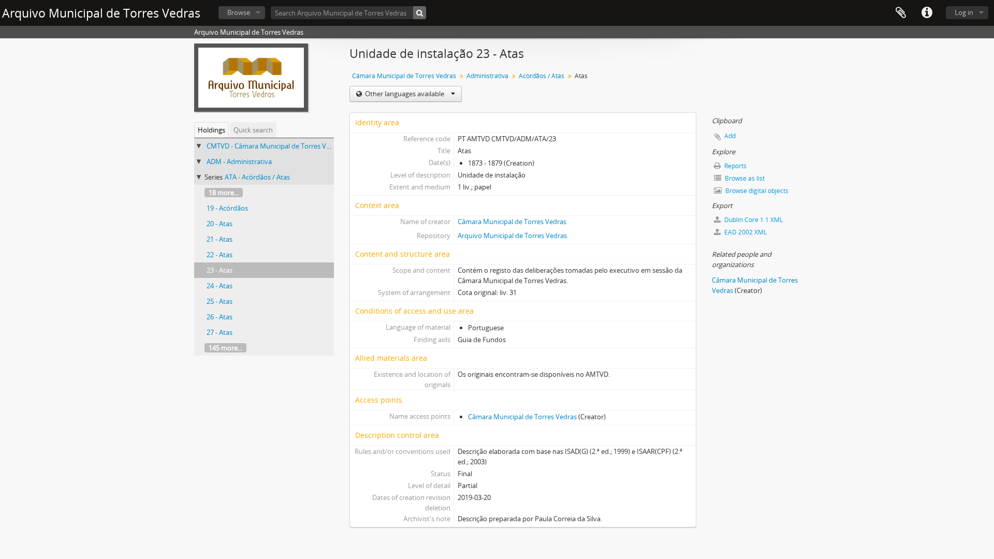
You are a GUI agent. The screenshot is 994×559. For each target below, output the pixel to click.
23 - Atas (219, 270)
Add (730, 135)
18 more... (224, 192)
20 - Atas (219, 223)
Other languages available (404, 93)
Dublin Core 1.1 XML (753, 219)
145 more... (225, 347)
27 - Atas (219, 332)
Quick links (927, 13)
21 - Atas (219, 239)
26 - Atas (219, 316)
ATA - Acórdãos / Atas (257, 177)
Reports (735, 165)
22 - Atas (219, 254)
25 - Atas (219, 301)
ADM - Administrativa (239, 161)
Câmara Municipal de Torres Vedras (404, 75)
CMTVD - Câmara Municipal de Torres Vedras (275, 146)
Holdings (211, 130)
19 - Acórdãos (227, 208)
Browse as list (744, 178)
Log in (964, 12)
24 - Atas (219, 285)
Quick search (253, 130)
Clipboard (901, 13)
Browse (238, 12)
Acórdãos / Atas (541, 75)
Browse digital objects (756, 190)
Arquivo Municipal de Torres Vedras (512, 235)
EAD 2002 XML (745, 232)
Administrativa (487, 75)
